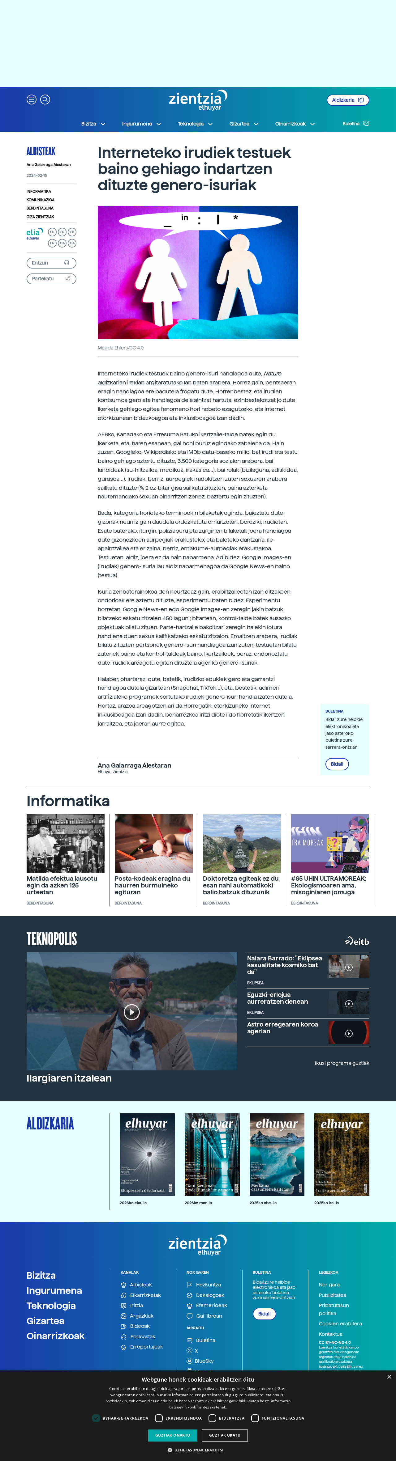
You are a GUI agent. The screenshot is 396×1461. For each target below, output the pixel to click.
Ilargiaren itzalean (69, 1078)
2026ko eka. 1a (133, 1203)
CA (62, 243)
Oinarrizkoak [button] (290, 124)
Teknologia (51, 1305)
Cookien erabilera (340, 1324)
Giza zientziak (40, 217)
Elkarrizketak (145, 1295)
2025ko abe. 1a (263, 1203)
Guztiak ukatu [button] (224, 1435)
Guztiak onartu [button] (172, 1435)
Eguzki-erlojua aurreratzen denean (277, 998)
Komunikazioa (40, 200)
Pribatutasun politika (334, 1309)
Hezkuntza (208, 1285)
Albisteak (41, 150)
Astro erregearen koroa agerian (283, 1028)
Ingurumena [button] (137, 124)
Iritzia (136, 1305)
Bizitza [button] (88, 124)
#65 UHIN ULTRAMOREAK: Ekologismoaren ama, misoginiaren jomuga (328, 885)
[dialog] (198, 1415)
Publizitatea (332, 1295)
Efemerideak (211, 1305)
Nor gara (329, 1285)
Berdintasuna (40, 208)
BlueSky (204, 1361)
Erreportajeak (146, 1347)
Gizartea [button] (239, 124)
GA (72, 243)
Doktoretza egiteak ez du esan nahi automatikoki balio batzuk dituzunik (241, 885)
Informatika (39, 191)
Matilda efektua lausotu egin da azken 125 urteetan (62, 885)
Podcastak (142, 1337)
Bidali (337, 764)
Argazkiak (141, 1316)
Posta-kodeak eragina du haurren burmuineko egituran (152, 885)
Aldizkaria (343, 100)
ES (62, 232)
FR (72, 232)
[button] (32, 99)
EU (52, 232)
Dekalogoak (209, 1295)
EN (52, 243)
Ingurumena (54, 1290)
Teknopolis (52, 938)
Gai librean (208, 1316)
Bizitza (41, 1275)
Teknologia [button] (191, 124)
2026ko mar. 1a (198, 1203)
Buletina (351, 123)
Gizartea (46, 1320)
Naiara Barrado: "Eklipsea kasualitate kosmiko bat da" (285, 965)
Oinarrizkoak (56, 1335)
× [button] (389, 1377)
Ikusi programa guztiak (342, 1063)
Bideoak (139, 1326)
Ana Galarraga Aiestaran (49, 165)
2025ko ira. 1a (326, 1203)
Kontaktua (330, 1334)
